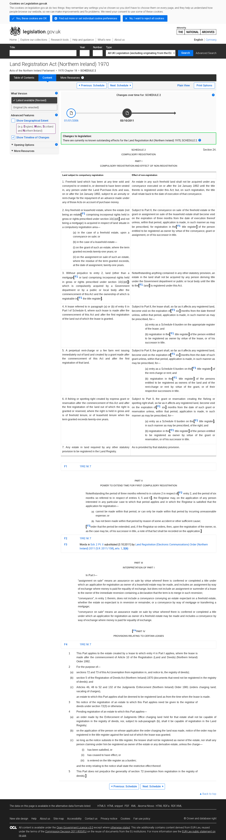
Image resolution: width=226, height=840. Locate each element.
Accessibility (74, 818)
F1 (83, 213)
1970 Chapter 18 (67, 70)
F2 (180, 492)
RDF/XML (176, 805)
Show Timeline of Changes (32, 137)
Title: (12, 47)
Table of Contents (24, 77)
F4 (134, 630)
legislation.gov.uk (37, 28)
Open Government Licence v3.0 (75, 827)
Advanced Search (206, 53)
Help (34, 818)
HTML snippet (115, 805)
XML (133, 805)
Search (185, 52)
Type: (109, 47)
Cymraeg (211, 39)
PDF (127, 805)
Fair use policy (142, 818)
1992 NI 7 (85, 466)
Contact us (91, 818)
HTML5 (101, 805)
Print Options (204, 85)
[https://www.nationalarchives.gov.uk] (196, 29)
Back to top (209, 793)
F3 (88, 525)
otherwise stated (120, 827)
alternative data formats (70, 805)
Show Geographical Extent (32, 120)
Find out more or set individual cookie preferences (88, 18)
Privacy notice (109, 818)
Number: (98, 47)
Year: (82, 47)
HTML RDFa (162, 805)
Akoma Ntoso (146, 805)
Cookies (125, 818)
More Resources (70, 77)
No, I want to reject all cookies (146, 18)
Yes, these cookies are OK (31, 18)
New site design (19, 818)
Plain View (183, 85)
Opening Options (22, 144)
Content (47, 77)
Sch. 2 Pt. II (97, 544)
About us (45, 818)
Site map (58, 818)
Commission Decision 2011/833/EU (66, 831)
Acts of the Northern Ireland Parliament (32, 70)
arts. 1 (118, 548)
